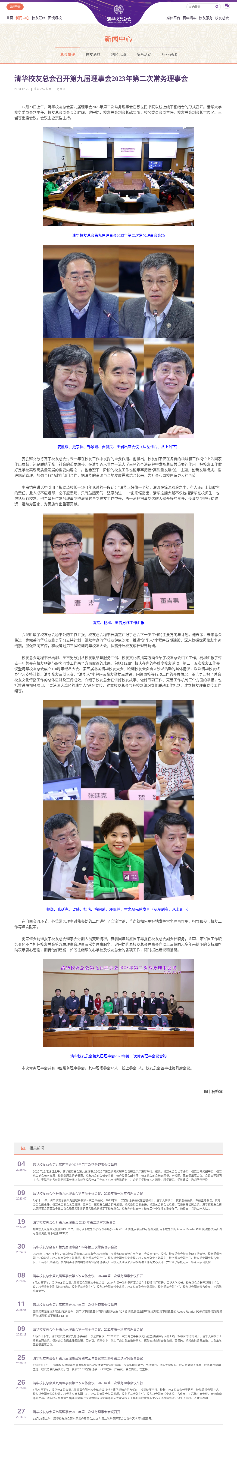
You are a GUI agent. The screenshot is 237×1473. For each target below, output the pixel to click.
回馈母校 (55, 18)
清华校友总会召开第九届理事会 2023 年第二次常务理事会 (74, 1222)
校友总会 (222, 18)
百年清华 (189, 18)
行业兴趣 (169, 55)
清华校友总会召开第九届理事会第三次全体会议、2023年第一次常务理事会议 (88, 1193)
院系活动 (144, 55)
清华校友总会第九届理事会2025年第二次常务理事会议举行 (75, 1165)
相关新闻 (36, 1148)
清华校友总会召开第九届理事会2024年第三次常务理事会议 (75, 1247)
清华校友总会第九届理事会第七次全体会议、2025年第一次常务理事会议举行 (88, 1383)
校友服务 (206, 18)
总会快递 (67, 55)
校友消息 (93, 55)
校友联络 (39, 18)
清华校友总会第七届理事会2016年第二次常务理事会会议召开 (76, 1412)
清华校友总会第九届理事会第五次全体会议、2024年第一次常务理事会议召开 (88, 1276)
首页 (9, 18)
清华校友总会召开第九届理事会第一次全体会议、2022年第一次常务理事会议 (88, 1329)
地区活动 (118, 55)
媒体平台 (173, 18)
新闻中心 (22, 18)
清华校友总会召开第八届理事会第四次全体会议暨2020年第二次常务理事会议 (88, 1358)
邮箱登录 (15, 7)
